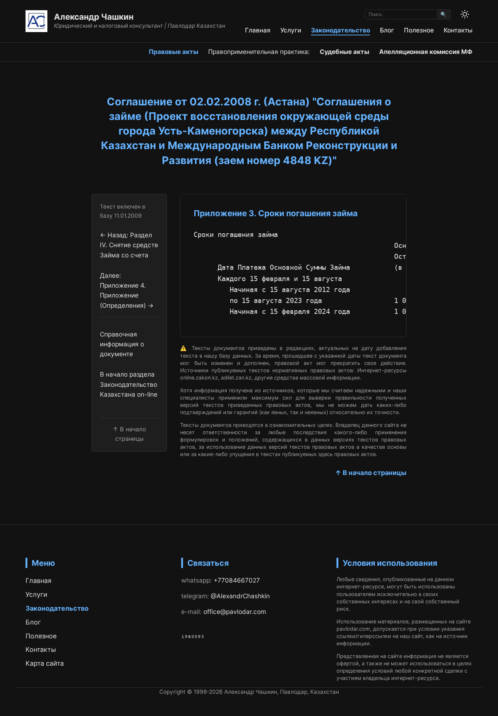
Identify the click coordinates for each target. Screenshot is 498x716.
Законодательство (340, 30)
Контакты (458, 30)
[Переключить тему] (464, 14)
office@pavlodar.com (234, 611)
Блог (387, 30)
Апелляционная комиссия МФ (425, 51)
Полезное (419, 30)
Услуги (290, 30)
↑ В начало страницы (370, 472)
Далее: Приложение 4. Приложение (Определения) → (126, 290)
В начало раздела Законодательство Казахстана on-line (128, 384)
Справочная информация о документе (122, 344)
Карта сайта (45, 663)
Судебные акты (344, 51)
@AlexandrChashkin (240, 596)
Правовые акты (173, 51)
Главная (258, 30)
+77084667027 (237, 580)
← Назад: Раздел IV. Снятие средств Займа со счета (129, 245)
